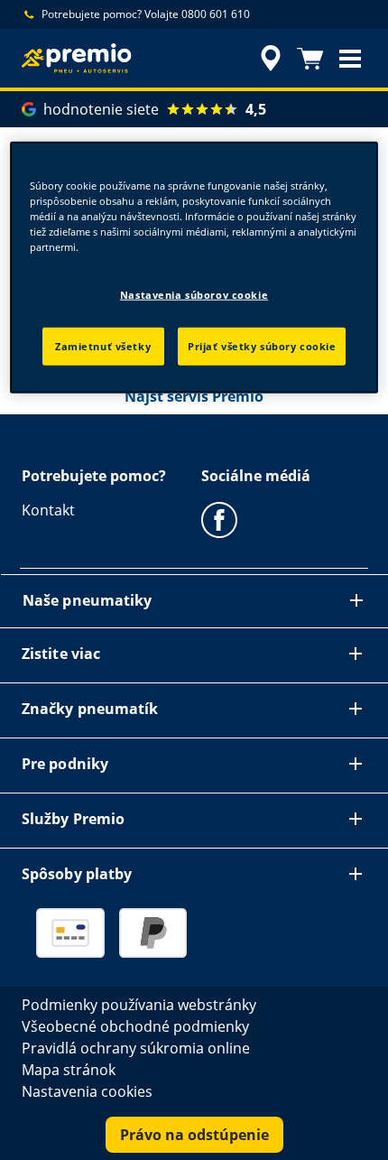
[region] (194, 267)
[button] (350, 58)
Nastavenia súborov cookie (194, 295)
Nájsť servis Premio (194, 396)
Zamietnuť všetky (103, 346)
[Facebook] (219, 519)
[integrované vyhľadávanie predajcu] (270, 58)
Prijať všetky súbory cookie (262, 346)
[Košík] (310, 58)
